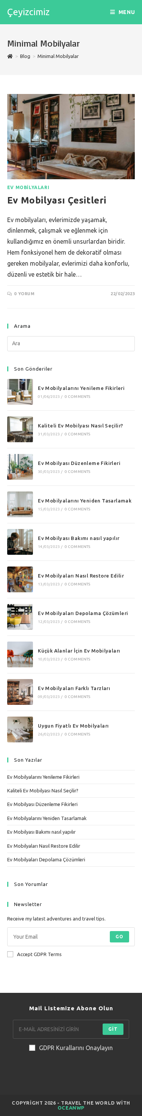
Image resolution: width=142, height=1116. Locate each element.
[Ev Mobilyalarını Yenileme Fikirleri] (20, 392)
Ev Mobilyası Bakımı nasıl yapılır (78, 538)
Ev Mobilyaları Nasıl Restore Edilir (81, 575)
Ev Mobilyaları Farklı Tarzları (74, 688)
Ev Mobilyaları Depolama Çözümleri (83, 613)
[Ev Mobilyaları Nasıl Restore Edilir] (20, 579)
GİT (113, 1029)
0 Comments (78, 396)
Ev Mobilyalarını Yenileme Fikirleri (81, 388)
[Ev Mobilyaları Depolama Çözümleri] (20, 617)
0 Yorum (24, 293)
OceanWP (71, 1107)
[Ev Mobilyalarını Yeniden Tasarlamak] (20, 504)
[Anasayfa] (10, 56)
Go (119, 936)
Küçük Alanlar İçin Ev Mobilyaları (79, 650)
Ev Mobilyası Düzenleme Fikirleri (79, 463)
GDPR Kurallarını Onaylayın (76, 1047)
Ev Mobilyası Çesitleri (56, 200)
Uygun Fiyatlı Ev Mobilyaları (73, 725)
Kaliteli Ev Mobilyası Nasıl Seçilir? (80, 425)
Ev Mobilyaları (28, 187)
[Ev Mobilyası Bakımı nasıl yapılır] (20, 542)
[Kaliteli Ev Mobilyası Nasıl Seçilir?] (20, 429)
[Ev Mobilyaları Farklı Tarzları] (20, 692)
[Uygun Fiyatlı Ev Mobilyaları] (20, 729)
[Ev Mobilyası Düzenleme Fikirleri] (20, 467)
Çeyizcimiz (28, 12)
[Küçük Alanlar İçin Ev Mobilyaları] (20, 654)
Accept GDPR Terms (39, 954)
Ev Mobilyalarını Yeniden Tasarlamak (84, 500)
